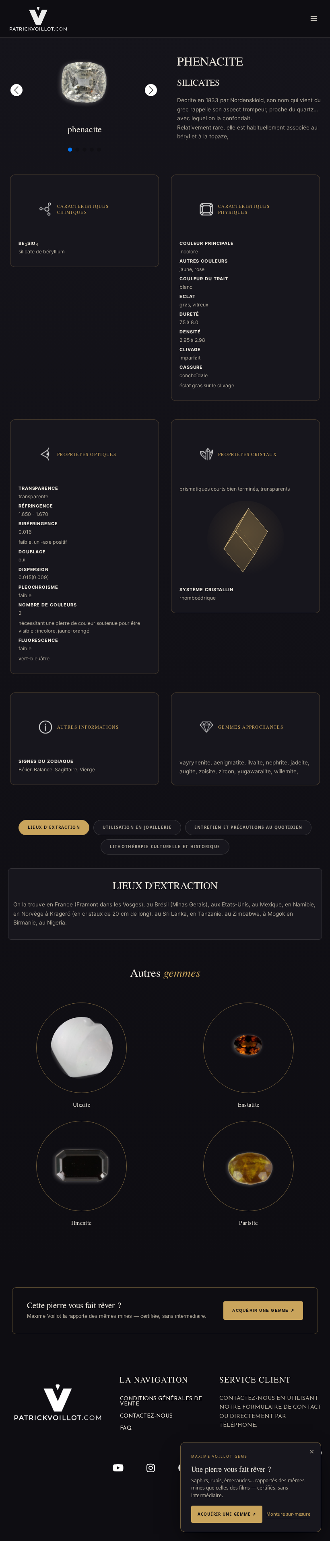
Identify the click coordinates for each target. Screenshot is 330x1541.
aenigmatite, (231, 762)
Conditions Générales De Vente (161, 1401)
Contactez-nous (146, 1416)
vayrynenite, (196, 762)
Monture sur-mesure (288, 1514)
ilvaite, (257, 762)
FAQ (126, 1428)
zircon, (228, 771)
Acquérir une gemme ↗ (263, 1310)
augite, (189, 771)
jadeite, (300, 762)
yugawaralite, (255, 771)
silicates (198, 82)
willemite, (286, 771)
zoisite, (209, 771)
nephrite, (278, 762)
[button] (16, 90)
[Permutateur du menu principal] (314, 18)
